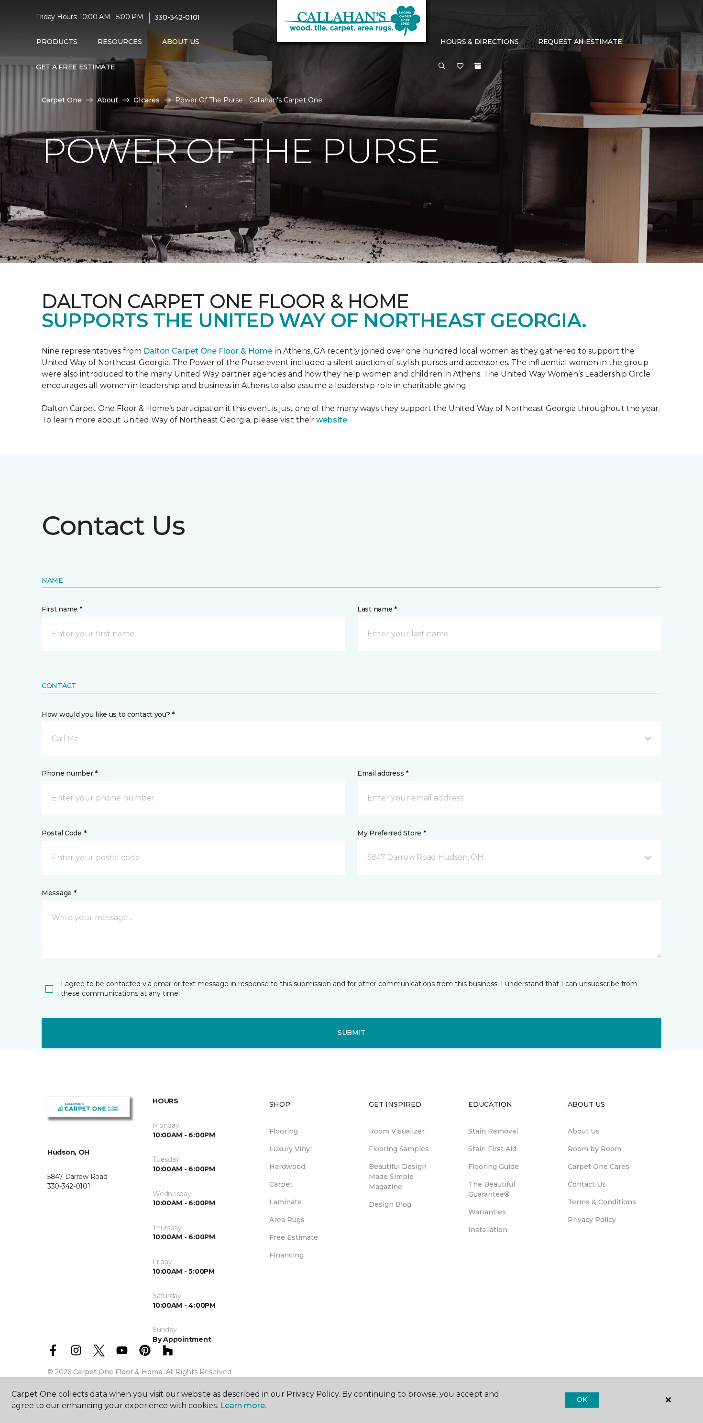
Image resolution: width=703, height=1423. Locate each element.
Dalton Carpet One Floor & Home (208, 351)
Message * (59, 892)
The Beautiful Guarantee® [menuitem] (491, 1189)
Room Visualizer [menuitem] (397, 1131)
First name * (62, 609)
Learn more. (243, 1405)
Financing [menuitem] (286, 1255)
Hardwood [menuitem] (287, 1166)
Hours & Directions (479, 41)
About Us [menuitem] (584, 1131)
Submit (351, 1032)
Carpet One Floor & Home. (118, 1371)
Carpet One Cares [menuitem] (598, 1166)
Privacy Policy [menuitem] (592, 1219)
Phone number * (70, 773)
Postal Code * (64, 833)
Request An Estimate (580, 41)
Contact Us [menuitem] (587, 1184)
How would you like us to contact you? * (108, 714)
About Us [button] (180, 41)
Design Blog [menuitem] (390, 1204)
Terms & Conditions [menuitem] (602, 1202)
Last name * (377, 609)
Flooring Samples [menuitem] (399, 1149)
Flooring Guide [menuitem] (493, 1166)
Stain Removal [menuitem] (493, 1131)
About (107, 100)
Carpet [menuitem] (281, 1184)
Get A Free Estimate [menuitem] (75, 67)
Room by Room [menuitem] (594, 1149)
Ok (582, 1399)
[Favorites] (460, 66)
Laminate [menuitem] (285, 1202)
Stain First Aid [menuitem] (492, 1149)
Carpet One (62, 100)
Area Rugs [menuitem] (287, 1219)
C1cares (146, 100)
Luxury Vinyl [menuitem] (290, 1149)
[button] (442, 66)
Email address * (382, 773)
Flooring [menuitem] (283, 1131)
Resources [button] (120, 41)
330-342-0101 (177, 17)
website (331, 419)
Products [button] (56, 41)
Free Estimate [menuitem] (293, 1237)
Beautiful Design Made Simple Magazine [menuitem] (398, 1176)
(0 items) (477, 66)
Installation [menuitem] (487, 1229)
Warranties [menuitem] (487, 1212)
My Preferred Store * (391, 833)
